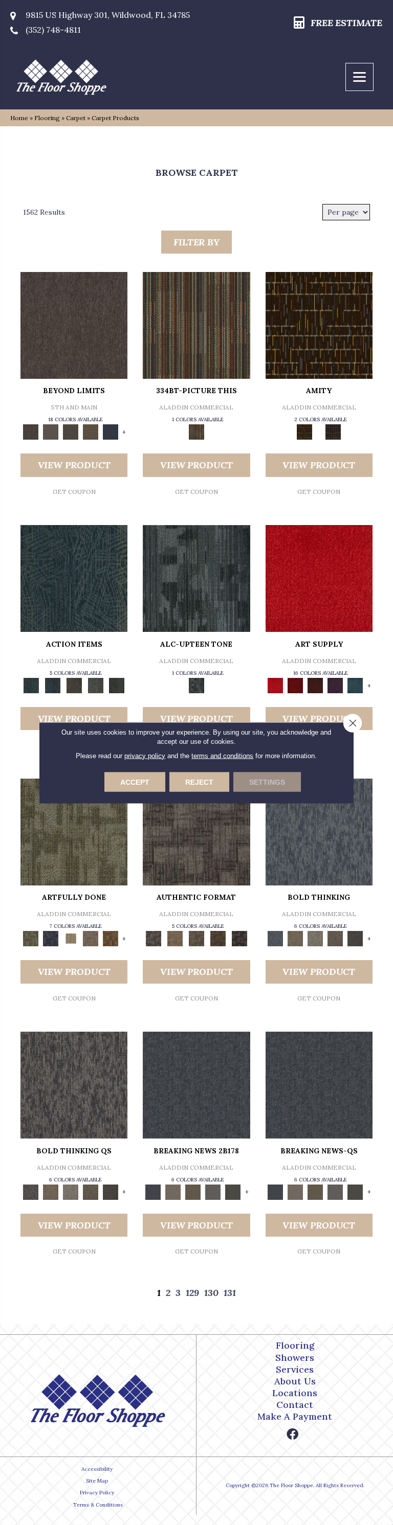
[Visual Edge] (196, 831)
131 (230, 1293)
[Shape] (319, 831)
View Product (74, 465)
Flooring (47, 118)
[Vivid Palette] (110, 938)
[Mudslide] (196, 325)
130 (211, 1293)
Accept (134, 782)
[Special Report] (192, 1191)
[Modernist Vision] (70, 938)
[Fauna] (90, 431)
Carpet (75, 118)
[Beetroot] (315, 684)
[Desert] (50, 431)
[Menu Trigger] (359, 77)
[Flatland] (110, 431)
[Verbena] (335, 684)
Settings (267, 782)
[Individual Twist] (196, 938)
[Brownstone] (74, 684)
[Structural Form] (239, 938)
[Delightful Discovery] (73, 831)
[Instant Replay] (212, 1191)
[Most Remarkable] (50, 938)
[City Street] (116, 684)
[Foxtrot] (196, 578)
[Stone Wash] (355, 684)
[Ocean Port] (52, 684)
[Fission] (335, 938)
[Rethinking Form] (218, 938)
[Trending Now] (172, 1191)
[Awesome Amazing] (90, 938)
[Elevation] (70, 431)
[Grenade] (295, 938)
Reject (199, 782)
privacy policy (144, 755)
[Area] (73, 325)
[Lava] (315, 938)
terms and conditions (222, 755)
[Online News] (196, 1084)
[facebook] (292, 1434)
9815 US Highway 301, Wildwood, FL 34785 (108, 15)
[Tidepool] (73, 578)
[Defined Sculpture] (175, 938)
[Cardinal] (319, 578)
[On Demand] (233, 1191)
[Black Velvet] (333, 431)
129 (192, 1293)
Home (19, 118)
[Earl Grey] (95, 684)
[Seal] (355, 938)
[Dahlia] (295, 684)
